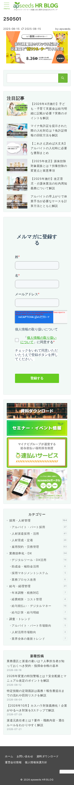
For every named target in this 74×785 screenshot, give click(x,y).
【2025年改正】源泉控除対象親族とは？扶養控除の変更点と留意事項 (49, 165)
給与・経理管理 (38, 586)
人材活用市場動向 (39, 632)
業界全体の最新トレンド (39, 638)
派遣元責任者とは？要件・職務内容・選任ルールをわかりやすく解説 (36, 723)
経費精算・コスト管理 (39, 599)
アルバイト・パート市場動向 (39, 625)
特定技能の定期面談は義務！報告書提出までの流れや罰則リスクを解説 (36, 693)
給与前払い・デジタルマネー (39, 605)
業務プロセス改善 (39, 579)
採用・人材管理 (38, 520)
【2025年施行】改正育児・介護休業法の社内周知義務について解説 (49, 183)
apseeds (63, 28)
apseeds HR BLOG (42, 779)
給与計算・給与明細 (39, 612)
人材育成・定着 (39, 540)
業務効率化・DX (38, 553)
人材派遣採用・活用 (39, 533)
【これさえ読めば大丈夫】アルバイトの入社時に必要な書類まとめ (49, 148)
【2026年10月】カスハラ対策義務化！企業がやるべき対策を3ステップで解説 (37, 708)
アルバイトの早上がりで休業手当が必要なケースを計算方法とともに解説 (49, 201)
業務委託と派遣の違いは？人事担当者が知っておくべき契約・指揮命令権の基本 (36, 663)
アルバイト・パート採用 (39, 527)
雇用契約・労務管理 (39, 546)
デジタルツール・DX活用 (39, 560)
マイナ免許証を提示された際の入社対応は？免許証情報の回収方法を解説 (49, 130)
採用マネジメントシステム (39, 573)
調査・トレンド (38, 619)
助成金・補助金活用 (39, 566)
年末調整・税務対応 (39, 592)
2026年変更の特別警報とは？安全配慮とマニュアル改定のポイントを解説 (37, 678)
